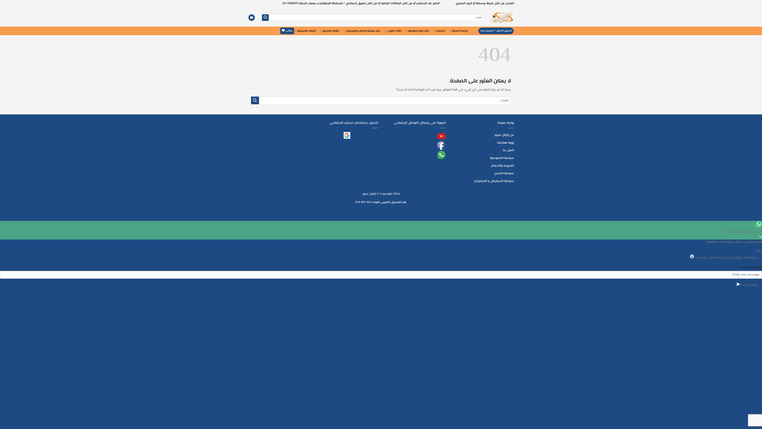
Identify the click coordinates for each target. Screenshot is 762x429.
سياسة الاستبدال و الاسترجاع (494, 181)
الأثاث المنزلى (394, 31)
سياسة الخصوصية (502, 158)
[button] (251, 17)
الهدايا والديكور (331, 31)
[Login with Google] (346, 135)
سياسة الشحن (504, 173)
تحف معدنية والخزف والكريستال (363, 31)
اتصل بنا (508, 150)
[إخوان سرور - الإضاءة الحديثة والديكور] (502, 17)
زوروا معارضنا (505, 142)
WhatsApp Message (750, 267)
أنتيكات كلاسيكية (306, 31)
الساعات (440, 31)
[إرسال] (265, 17)
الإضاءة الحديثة (460, 31)
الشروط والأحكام (502, 165)
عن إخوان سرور (504, 135)
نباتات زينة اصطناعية (418, 31)
